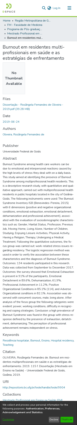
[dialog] (38, 413)
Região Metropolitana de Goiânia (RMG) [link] (33, 21)
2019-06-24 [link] (11, 122)
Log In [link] (57, 8)
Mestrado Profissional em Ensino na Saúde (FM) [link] (25, 34)
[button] (9, 8)
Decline (54, 419)
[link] (33, 400)
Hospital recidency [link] (62, 341)
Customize (8, 419)
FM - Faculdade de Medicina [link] (24, 25)
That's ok (66, 419)
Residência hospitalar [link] (16, 341)
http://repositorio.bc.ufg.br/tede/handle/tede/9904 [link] (34, 387)
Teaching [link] (8, 345)
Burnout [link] (35, 341)
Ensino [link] (45, 341)
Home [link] (7, 21)
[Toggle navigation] (69, 8)
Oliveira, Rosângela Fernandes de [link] (23, 134)
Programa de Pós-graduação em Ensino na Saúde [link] (25, 29)
